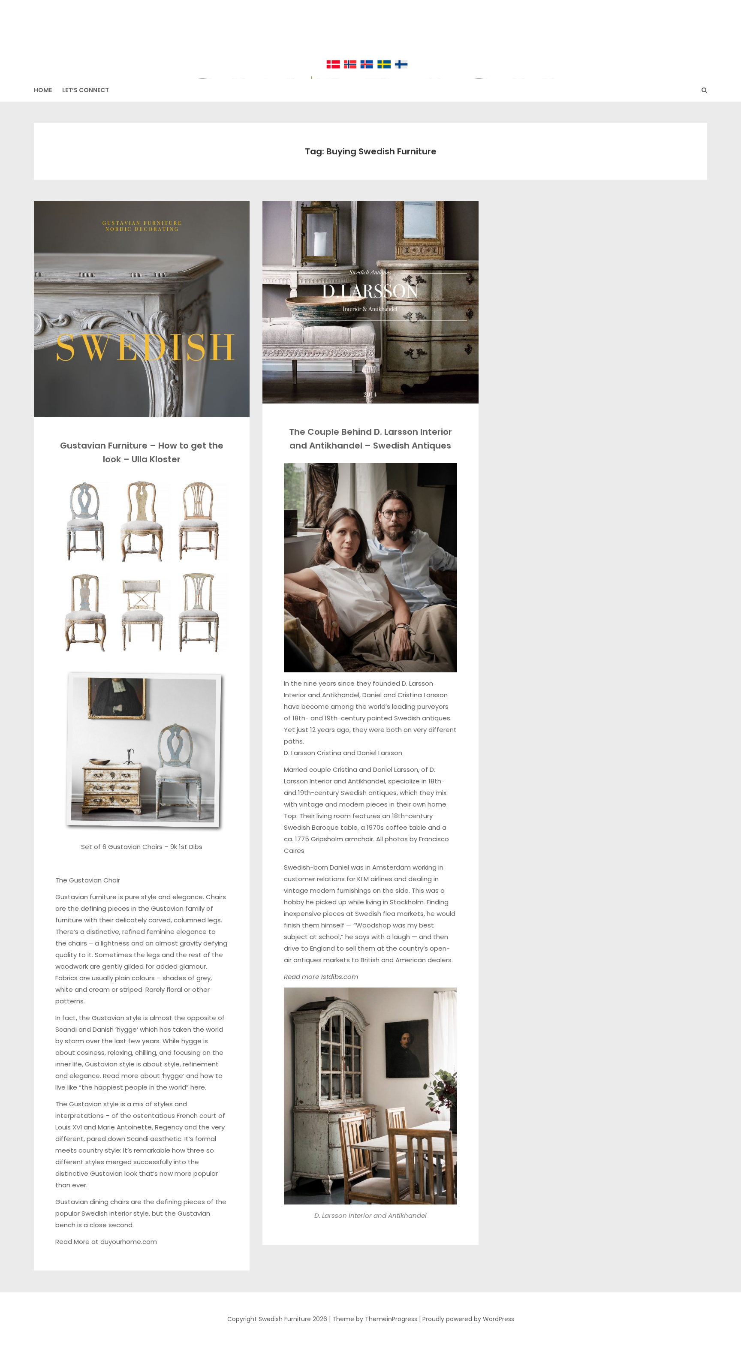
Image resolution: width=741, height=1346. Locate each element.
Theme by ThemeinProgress (374, 1319)
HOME (43, 90)
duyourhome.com (128, 1241)
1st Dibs (189, 846)
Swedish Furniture (371, 34)
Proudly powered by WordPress (468, 1319)
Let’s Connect (85, 90)
